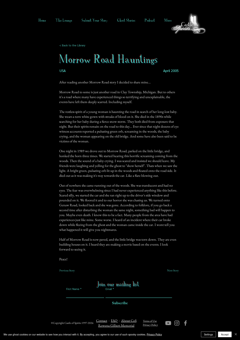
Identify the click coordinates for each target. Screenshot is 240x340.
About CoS (129, 320)
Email (108, 289)
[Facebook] (185, 323)
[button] (126, 20)
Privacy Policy (150, 325)
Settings (208, 334)
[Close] (236, 334)
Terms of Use (150, 321)
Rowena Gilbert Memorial (116, 325)
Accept (225, 334)
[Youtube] (168, 323)
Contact (101, 320)
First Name (72, 289)
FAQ (114, 320)
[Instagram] (176, 323)
